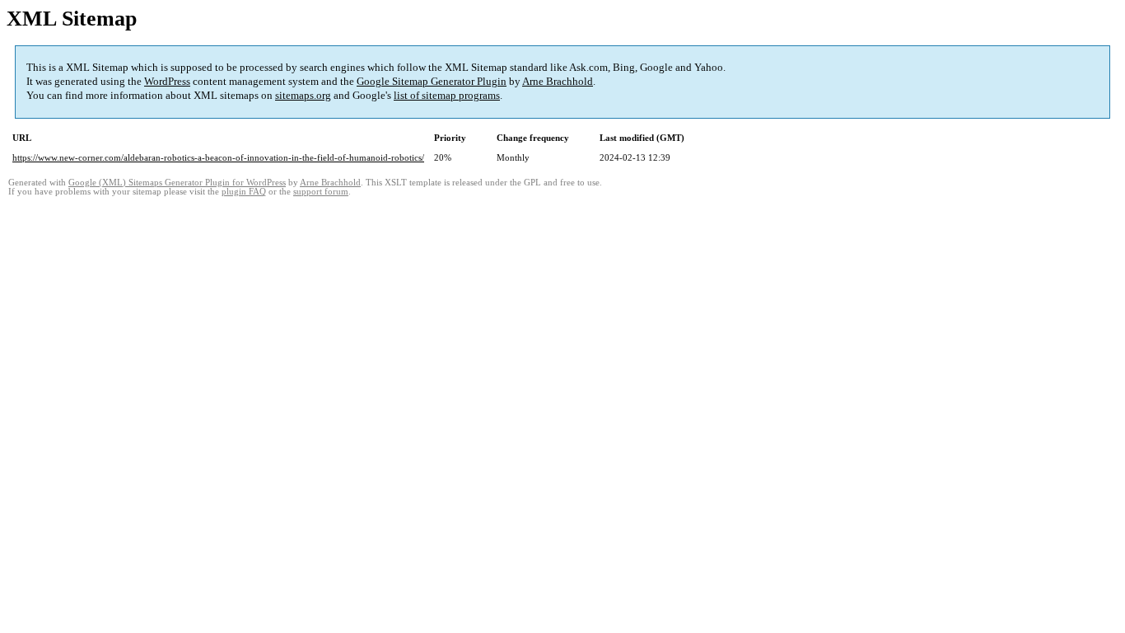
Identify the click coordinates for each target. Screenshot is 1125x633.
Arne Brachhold (557, 81)
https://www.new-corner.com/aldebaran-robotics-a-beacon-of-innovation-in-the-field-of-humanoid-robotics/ (218, 157)
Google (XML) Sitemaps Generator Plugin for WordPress (177, 182)
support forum (320, 191)
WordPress (167, 81)
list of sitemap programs (447, 95)
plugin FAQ (244, 191)
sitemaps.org (303, 95)
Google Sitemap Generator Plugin (431, 81)
